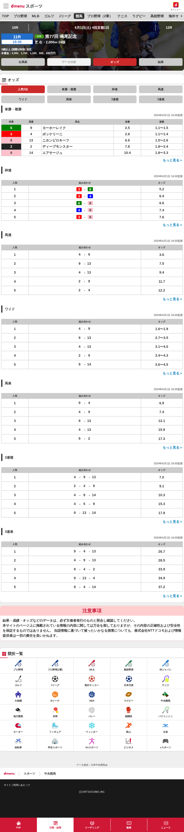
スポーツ (29, 773)
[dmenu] (9, 773)
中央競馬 (50, 773)
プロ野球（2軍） (100, 16)
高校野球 (157, 16)
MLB (35, 16)
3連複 (115, 99)
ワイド (23, 99)
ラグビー (139, 16)
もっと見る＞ (173, 160)
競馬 (79, 16)
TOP (5, 16)
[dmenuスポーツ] (28, 6)
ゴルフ (49, 16)
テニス (122, 16)
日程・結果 (55, 827)
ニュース (166, 827)
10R (15, 27)
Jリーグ (65, 16)
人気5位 (23, 89)
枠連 (115, 89)
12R (169, 27)
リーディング (92, 827)
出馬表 (23, 62)
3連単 (161, 99)
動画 (128, 827)
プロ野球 (20, 16)
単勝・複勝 (69, 89)
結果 (161, 62)
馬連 (161, 89)
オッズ (114, 62)
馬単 (69, 99)
